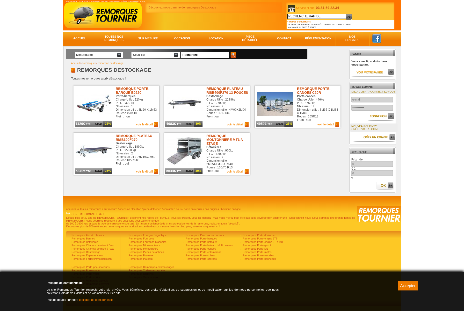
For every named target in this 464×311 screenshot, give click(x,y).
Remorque (88, 63)
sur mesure (110, 209)
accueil (70, 209)
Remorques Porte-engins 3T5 (259, 238)
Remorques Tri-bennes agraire (146, 270)
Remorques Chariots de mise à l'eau (92, 245)
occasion (124, 209)
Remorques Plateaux (140, 255)
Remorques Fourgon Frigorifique (147, 235)
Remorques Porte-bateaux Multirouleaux (209, 245)
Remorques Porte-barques (201, 238)
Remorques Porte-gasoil (256, 245)
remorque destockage (110, 63)
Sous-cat (139, 55)
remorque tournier (99, 1)
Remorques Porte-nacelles (258, 255)
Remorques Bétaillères (84, 241)
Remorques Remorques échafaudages (151, 267)
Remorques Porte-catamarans (203, 252)
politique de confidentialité (96, 300)
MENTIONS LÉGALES (93, 214)
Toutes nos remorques (113, 38)
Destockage (84, 55)
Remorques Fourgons (141, 238)
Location (216, 38)
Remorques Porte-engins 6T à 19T (262, 241)
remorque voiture (118, 1)
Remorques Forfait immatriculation (91, 258)
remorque (83, 1)
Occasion (182, 38)
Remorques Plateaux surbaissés (204, 235)
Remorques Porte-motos (257, 252)
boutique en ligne (231, 209)
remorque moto (137, 1)
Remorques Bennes (83, 238)
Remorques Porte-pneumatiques (90, 267)
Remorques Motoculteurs (143, 248)
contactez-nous (172, 209)
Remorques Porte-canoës (200, 248)
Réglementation (318, 38)
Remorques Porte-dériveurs (259, 235)
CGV (74, 214)
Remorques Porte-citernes (201, 258)
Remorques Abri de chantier (87, 235)
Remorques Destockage (85, 252)
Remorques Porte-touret (85, 270)
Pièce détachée (250, 38)
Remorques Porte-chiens (200, 255)
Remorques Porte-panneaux (259, 258)
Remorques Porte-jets (255, 248)
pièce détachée (152, 209)
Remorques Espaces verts (87, 255)
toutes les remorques (89, 209)
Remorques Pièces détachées (146, 252)
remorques (71, 1)
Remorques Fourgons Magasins (147, 241)
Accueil (79, 38)
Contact (284, 38)
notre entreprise (193, 209)
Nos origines (352, 38)
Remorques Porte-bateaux (201, 241)
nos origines (212, 209)
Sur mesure (148, 38)
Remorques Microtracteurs (144, 245)
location (136, 209)
